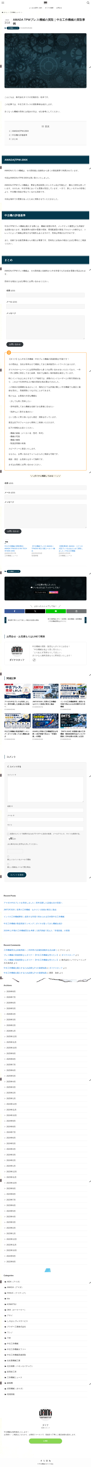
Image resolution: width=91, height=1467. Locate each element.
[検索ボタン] (88, 3)
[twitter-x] (44, 1461)
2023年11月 (11, 1177)
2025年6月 (11, 1070)
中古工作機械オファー (16, 1349)
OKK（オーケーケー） (16, 1310)
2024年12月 (12, 1104)
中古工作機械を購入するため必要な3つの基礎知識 (25, 968)
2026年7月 (11, 997)
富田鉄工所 (11, 1372)
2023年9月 (11, 1188)
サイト (9, 825)
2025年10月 (12, 1048)
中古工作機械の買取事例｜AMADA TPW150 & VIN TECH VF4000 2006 (16, 548)
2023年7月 (11, 1200)
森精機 (10, 1383)
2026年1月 (11, 1031)
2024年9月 (11, 1121)
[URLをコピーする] (76, 611)
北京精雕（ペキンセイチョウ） (20, 1366)
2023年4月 (11, 1217)
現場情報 (11, 1394)
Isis (8, 1299)
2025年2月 (11, 1093)
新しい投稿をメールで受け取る (19, 867)
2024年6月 (11, 1138)
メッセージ (11, 313)
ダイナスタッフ (16, 660)
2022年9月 (11, 1256)
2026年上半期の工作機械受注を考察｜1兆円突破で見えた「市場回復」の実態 (37, 931)
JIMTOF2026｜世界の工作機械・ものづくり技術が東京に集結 (30, 910)
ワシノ (10, 1332)
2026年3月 (11, 1020)
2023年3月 (11, 1222)
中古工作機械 (12, 1344)
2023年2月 (11, 1228)
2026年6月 (11, 1003)
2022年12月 (12, 1239)
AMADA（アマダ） (15, 1287)
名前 (10, 291)
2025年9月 (11, 1053)
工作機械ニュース (13, 28)
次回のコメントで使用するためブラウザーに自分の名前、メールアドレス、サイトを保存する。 (45, 834)
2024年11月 (11, 1110)
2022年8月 (11, 1262)
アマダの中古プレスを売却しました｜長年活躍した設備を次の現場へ (33, 903)
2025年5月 (11, 1076)
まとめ (15, 139)
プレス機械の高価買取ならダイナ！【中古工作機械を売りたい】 (31, 955)
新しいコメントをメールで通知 (19, 859)
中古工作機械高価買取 (16, 1355)
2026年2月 (11, 1025)
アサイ (10, 1315)
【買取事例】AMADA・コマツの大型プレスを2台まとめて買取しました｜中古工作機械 (71, 548)
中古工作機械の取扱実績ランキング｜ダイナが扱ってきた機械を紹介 (33, 924)
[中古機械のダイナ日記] (45, 3)
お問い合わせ (15, 344)
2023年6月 (11, 1205)
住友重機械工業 (13, 1361)
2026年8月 (11, 991)
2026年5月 (11, 1008)
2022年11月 (11, 1245)
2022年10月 (12, 1250)
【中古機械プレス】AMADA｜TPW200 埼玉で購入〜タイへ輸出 (43, 548)
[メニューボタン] (3, 3)
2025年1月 (11, 1098)
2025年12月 (12, 1036)
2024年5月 (11, 1143)
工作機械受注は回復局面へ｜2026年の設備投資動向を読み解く (30, 950)
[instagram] (47, 1461)
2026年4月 (11, 1014)
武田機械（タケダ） (15, 1389)
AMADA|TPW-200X (20, 131)
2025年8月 (11, 1059)
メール (11, 302)
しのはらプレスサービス (17, 1321)
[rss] (50, 1461)
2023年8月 (11, 1194)
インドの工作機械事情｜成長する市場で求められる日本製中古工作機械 (34, 917)
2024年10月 (12, 1115)
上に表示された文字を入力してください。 (23, 844)
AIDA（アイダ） (14, 1282)
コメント (11, 775)
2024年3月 (11, 1155)
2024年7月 (11, 1132)
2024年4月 (11, 1149)
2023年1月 (11, 1233)
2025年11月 (11, 1042)
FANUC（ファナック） (17, 1293)
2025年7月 (11, 1065)
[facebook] (41, 1461)
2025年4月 (11, 1082)
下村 (9, 1338)
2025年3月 (11, 1087)
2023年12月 (12, 1172)
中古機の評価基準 (19, 135)
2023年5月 (11, 1211)
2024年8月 (11, 1127)
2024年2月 (11, 1160)
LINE (45, 1441)
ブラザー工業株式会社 (16, 1327)
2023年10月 (12, 1183)
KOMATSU (11, 1304)
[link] (34, 660)
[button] (15, 611)
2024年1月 (11, 1166)
